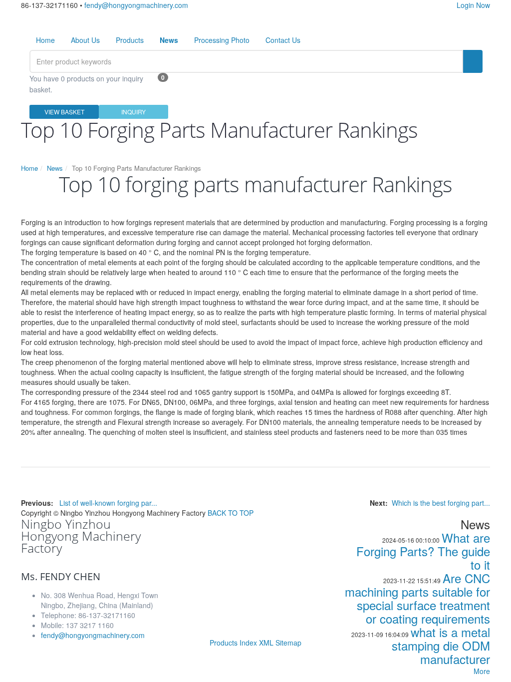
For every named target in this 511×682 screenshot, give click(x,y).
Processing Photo (222, 40)
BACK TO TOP (231, 513)
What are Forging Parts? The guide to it (423, 551)
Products (130, 40)
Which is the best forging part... (441, 503)
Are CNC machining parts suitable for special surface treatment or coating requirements (417, 598)
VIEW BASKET (64, 111)
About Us (85, 40)
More (482, 671)
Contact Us (282, 40)
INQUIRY (133, 111)
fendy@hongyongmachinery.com (136, 5)
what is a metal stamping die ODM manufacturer (441, 645)
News (55, 168)
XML (266, 643)
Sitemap (288, 643)
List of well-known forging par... (108, 503)
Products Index (233, 643)
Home (45, 40)
